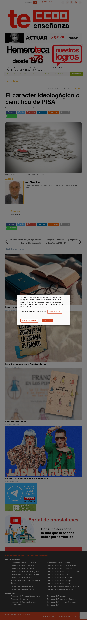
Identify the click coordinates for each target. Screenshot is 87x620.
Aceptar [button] (47, 321)
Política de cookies (54, 312)
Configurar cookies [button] (29, 321)
